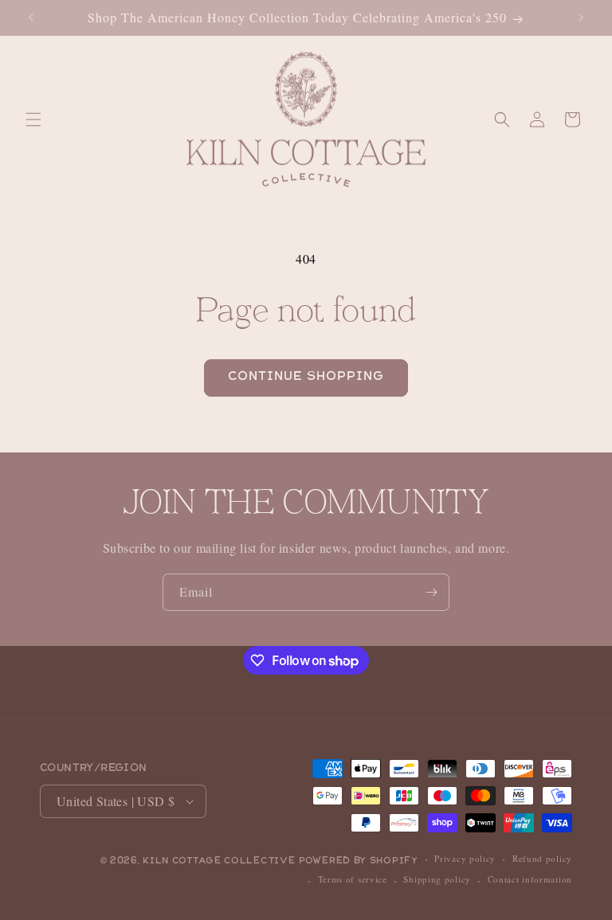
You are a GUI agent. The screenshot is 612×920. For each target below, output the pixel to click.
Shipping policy (437, 879)
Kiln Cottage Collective (219, 861)
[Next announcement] (580, 17)
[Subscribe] (431, 592)
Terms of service (352, 879)
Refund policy (542, 858)
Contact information (530, 879)
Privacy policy (465, 858)
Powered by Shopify (358, 861)
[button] (33, 119)
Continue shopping (306, 377)
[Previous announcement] (31, 17)
